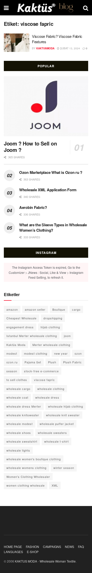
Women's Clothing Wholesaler (28, 477)
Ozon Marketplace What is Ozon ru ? (50, 172)
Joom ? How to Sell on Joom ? (30, 146)
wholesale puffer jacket (57, 424)
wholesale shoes (18, 433)
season (11, 371)
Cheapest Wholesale (21, 318)
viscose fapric (44, 380)
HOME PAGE (13, 546)
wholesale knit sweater (63, 415)
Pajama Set (33, 362)
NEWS (69, 546)
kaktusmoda (45, 48)
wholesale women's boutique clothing (33, 459)
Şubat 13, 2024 (69, 48)
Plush (52, 362)
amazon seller (35, 309)
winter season (63, 468)
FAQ (81, 546)
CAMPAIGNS (52, 546)
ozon (78, 353)
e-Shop (33, 551)
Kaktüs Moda (16, 345)
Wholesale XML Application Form (47, 190)
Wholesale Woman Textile (58, 561)
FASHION (32, 546)
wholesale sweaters (52, 433)
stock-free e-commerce (41, 371)
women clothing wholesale (25, 485)
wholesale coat (17, 397)
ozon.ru (12, 362)
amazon (12, 309)
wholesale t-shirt (56, 441)
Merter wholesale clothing (51, 345)
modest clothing (35, 353)
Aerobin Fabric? (33, 207)
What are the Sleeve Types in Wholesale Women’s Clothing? (53, 227)
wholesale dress (47, 397)
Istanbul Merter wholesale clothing (31, 336)
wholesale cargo (18, 389)
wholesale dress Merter (23, 406)
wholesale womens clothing (26, 468)
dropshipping (52, 318)
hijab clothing (50, 327)
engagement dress (20, 327)
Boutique (58, 309)
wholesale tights (18, 450)
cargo (76, 309)
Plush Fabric (72, 362)
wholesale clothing (50, 389)
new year (61, 353)
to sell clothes (16, 380)
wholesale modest (19, 424)
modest (11, 353)
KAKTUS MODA (26, 561)
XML (55, 485)
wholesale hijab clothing (65, 406)
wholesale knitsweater (22, 415)
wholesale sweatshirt (21, 441)
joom (67, 336)
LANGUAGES (13, 551)
